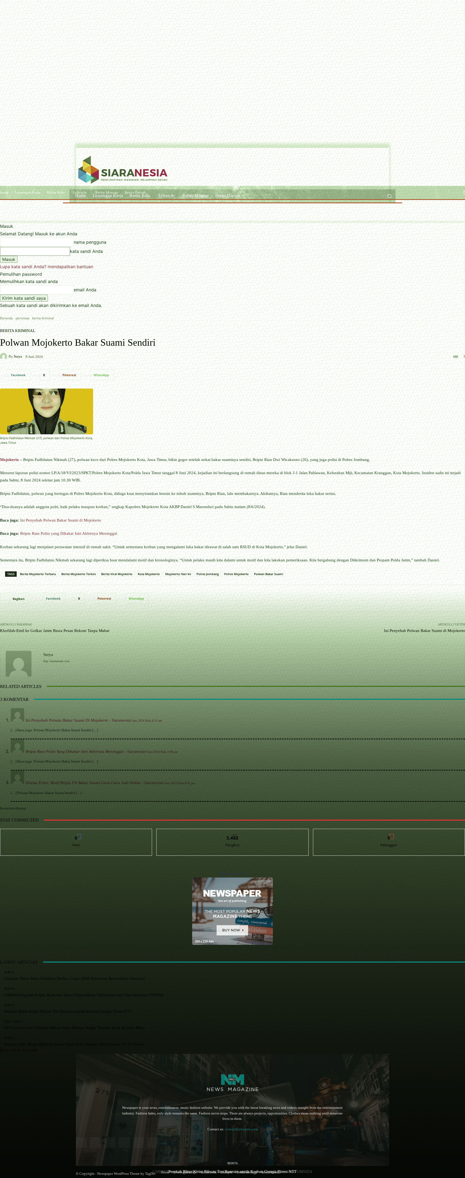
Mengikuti (232, 833)
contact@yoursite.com (241, 1129)
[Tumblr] (138, 1142)
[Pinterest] (124, 1142)
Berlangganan (388, 833)
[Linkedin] (109, 1142)
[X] (152, 1142)
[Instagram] (95, 1142)
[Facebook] (81, 1142)
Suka (76, 833)
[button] (389, 196)
